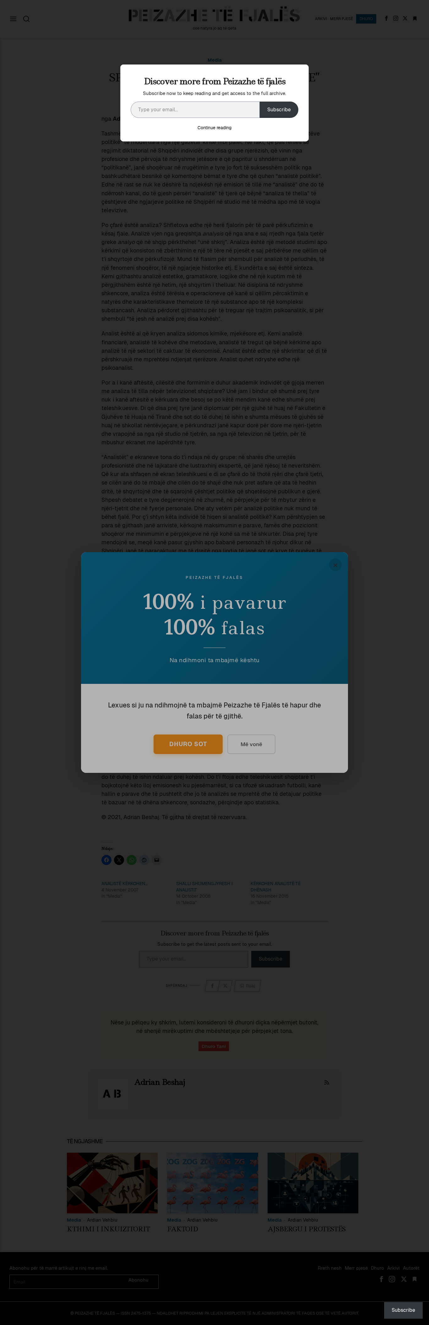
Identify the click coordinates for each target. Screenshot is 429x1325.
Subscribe (279, 109)
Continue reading (214, 127)
